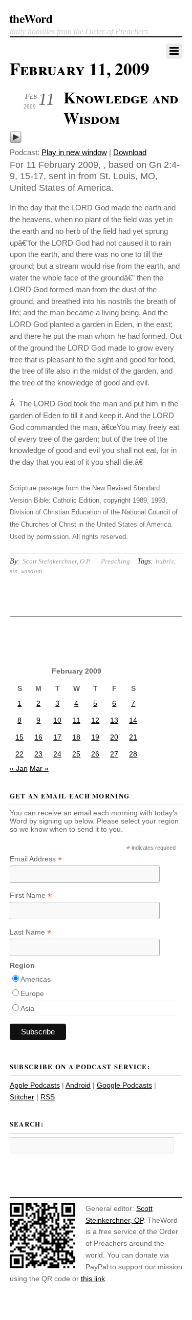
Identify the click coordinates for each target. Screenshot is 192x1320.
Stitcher (22, 1097)
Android (78, 1085)
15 (19, 737)
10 (57, 720)
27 (114, 754)
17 (57, 737)
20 (114, 737)
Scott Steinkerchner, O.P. (57, 561)
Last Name (30, 932)
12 (95, 720)
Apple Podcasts (35, 1085)
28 (133, 754)
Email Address (36, 859)
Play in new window (74, 152)
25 (76, 754)
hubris (165, 561)
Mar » (39, 768)
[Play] (16, 140)
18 (76, 737)
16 (38, 737)
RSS (47, 1097)
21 (133, 737)
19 (95, 737)
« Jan (19, 768)
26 (95, 754)
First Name (31, 895)
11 (76, 720)
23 (38, 754)
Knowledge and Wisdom (120, 107)
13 (114, 720)
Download (129, 152)
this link (93, 1278)
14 (133, 720)
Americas (35, 979)
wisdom (31, 571)
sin (14, 571)
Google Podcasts (124, 1085)
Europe (32, 993)
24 (57, 754)
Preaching (115, 561)
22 (19, 754)
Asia (27, 1008)
